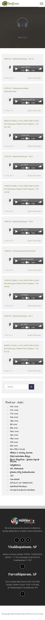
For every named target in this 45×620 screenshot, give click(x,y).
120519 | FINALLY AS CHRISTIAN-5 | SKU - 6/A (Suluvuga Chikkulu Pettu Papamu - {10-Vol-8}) (22, 283)
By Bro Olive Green (34, 78)
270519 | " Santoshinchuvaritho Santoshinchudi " (16, 89)
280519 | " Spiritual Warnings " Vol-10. (19, 59)
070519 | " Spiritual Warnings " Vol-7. (18, 316)
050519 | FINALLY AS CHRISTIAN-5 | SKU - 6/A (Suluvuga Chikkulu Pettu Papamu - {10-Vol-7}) (22, 348)
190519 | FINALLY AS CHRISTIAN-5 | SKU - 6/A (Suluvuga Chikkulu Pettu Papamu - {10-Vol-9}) (22, 189)
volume (40, 69)
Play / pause (16, 69)
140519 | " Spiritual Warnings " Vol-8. (18, 221)
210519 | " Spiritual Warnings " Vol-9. (18, 156)
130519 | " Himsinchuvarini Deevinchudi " (20, 251)
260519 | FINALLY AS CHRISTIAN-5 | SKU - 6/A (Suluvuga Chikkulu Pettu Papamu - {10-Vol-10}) (22, 124)
